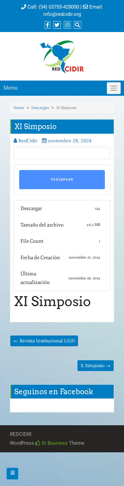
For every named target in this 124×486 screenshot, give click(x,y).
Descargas (40, 107)
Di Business (54, 443)
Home (19, 107)
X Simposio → (95, 365)
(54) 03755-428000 (59, 7)
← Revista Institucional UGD (44, 341)
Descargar (62, 179)
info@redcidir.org (62, 14)
